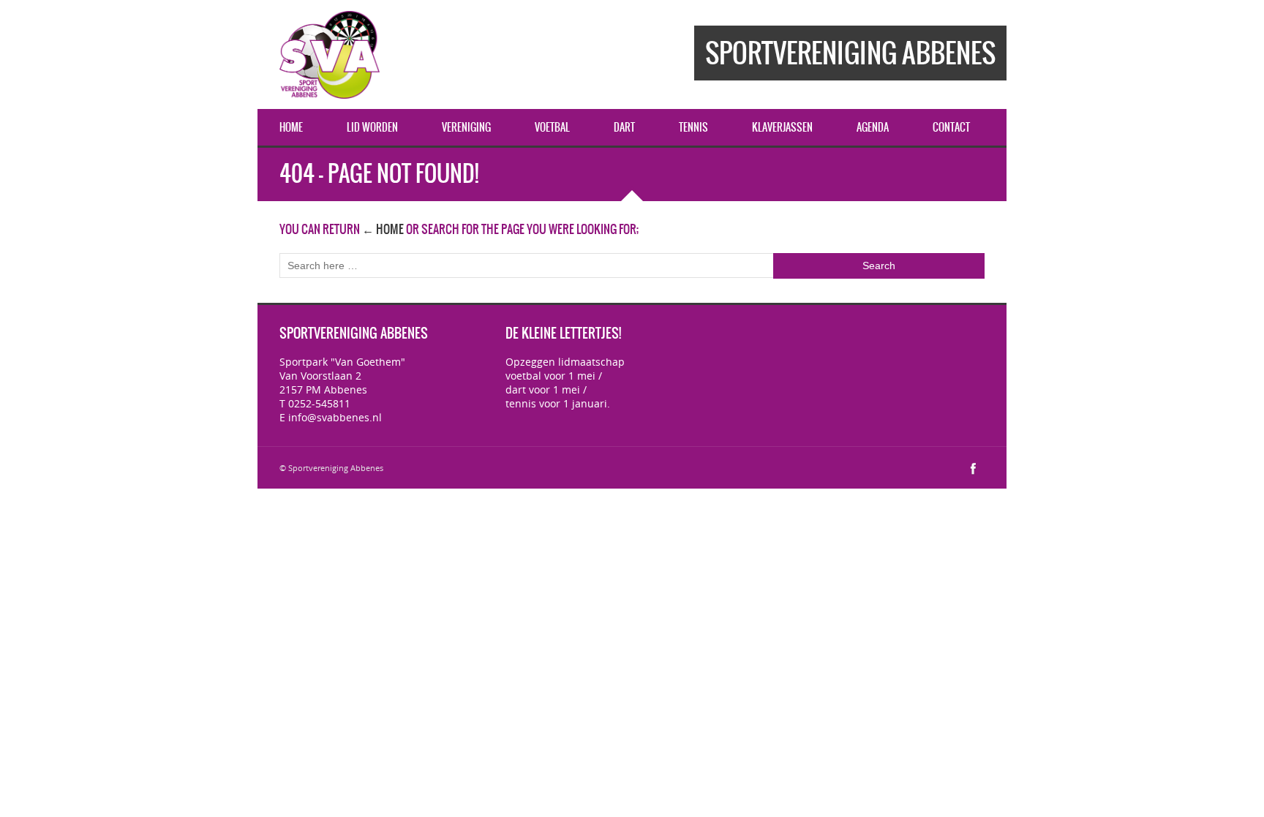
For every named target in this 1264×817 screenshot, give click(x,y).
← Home (383, 229)
